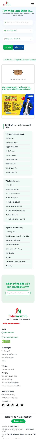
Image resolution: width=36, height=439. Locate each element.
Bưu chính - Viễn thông (13, 240)
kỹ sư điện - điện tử (13, 193)
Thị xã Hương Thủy (12, 168)
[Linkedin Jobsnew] (12, 405)
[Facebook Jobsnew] (3, 405)
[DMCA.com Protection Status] (6, 341)
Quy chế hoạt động (8, 357)
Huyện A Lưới (10, 138)
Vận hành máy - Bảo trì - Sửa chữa (17, 236)
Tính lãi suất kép (7, 379)
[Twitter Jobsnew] (8, 405)
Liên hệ (4, 361)
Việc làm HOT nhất (8, 369)
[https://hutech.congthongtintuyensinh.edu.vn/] (18, 104)
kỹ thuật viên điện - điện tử (15, 219)
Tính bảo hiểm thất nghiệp (10, 382)
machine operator (12, 215)
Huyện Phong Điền (12, 147)
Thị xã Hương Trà (11, 172)
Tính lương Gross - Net (9, 376)
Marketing (9, 266)
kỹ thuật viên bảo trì (13, 202)
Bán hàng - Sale (11, 232)
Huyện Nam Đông (11, 142)
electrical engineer (12, 198)
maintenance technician (14, 206)
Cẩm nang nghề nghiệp (9, 354)
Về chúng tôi (6, 351)
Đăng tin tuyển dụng (8, 394)
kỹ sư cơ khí (10, 185)
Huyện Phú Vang (11, 155)
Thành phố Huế (11, 164)
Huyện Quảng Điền (12, 159)
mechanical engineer (12, 189)
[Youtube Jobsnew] (22, 405)
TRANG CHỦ (8, 60)
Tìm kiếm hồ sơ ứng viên (9, 398)
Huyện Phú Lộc (10, 151)
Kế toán (8, 257)
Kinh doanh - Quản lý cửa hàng (16, 261)
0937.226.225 (9, 332)
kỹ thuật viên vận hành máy (15, 210)
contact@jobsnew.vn (11, 337)
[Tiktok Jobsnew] (17, 405)
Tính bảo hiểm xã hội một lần (11, 386)
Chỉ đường (19, 421)
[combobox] (18, 31)
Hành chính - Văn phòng (14, 249)
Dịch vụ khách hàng (12, 244)
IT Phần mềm (10, 253)
